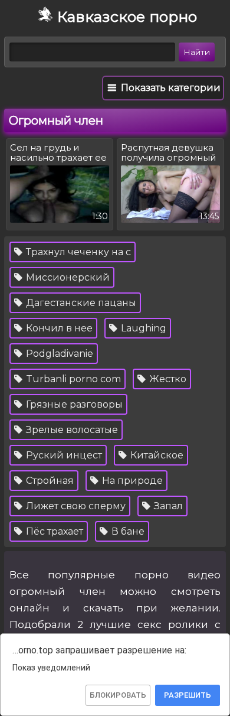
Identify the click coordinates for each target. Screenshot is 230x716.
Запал (167, 506)
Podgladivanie (58, 353)
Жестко (166, 379)
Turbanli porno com (72, 379)
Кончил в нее (58, 328)
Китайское (155, 455)
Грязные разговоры (73, 404)
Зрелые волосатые (71, 429)
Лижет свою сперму (75, 506)
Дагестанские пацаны (80, 302)
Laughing (142, 328)
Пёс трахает (53, 531)
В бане (126, 531)
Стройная (49, 480)
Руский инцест (63, 455)
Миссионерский (67, 277)
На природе (131, 480)
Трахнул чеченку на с (77, 252)
